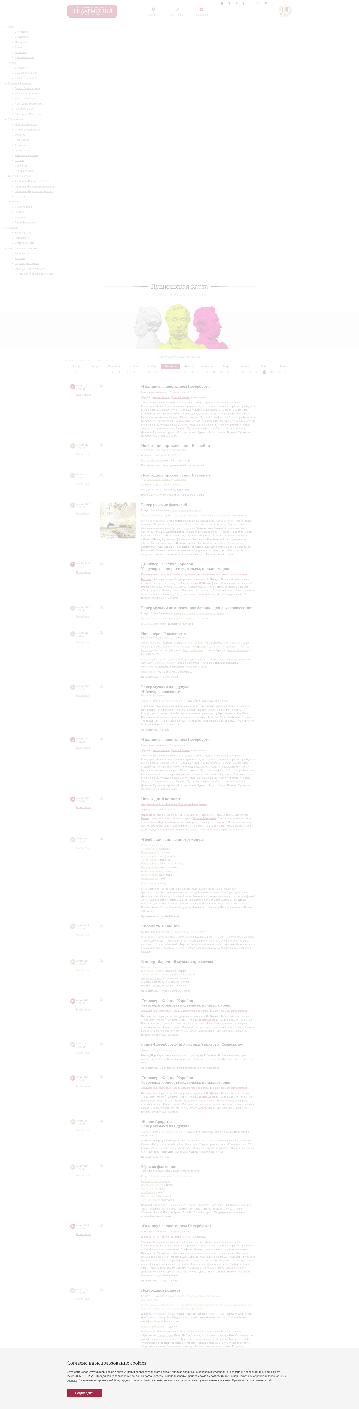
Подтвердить (84, 1393)
